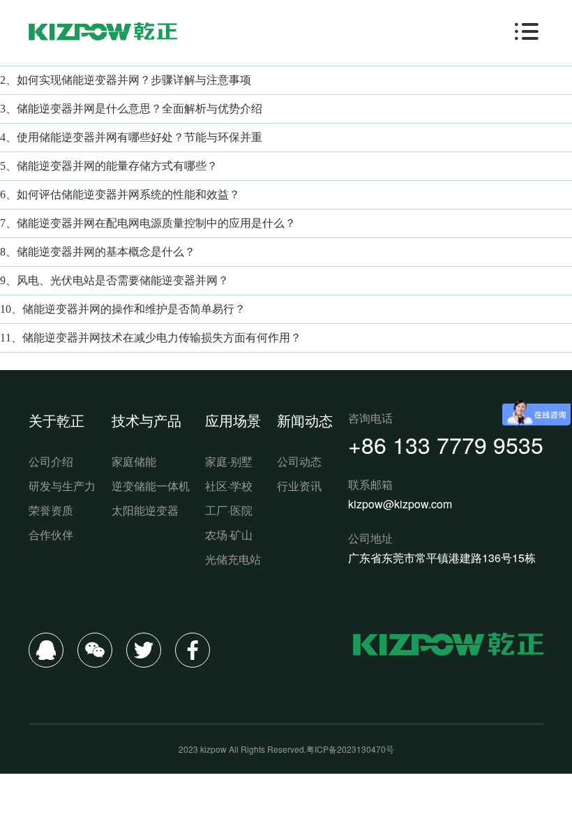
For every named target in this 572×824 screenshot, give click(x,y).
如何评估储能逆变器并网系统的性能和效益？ (128, 194)
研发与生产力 (62, 486)
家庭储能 (134, 461)
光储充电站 (233, 559)
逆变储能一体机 (151, 486)
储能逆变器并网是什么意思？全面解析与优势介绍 (139, 109)
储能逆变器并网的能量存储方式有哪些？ (117, 166)
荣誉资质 (51, 510)
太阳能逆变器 (145, 510)
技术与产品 (146, 420)
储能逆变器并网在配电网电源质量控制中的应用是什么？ (156, 223)
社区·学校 (229, 486)
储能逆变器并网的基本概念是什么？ (106, 252)
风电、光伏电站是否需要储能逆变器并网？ (123, 280)
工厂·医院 (229, 510)
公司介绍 (51, 461)
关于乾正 (56, 420)
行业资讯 (299, 486)
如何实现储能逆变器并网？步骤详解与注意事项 (134, 80)
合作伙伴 (51, 535)
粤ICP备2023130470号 (350, 749)
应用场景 (233, 420)
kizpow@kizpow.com (400, 504)
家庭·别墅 (229, 461)
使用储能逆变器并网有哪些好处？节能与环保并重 (139, 137)
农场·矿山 (229, 535)
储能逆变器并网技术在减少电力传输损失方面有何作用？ (161, 338)
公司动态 (299, 461)
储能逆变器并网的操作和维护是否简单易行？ (134, 309)
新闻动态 (305, 420)
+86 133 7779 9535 (445, 444)
